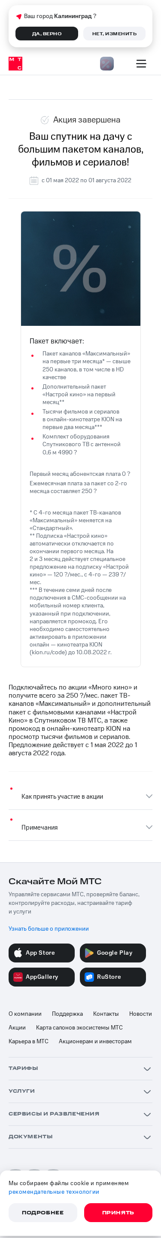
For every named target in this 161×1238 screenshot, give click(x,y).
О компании (25, 1014)
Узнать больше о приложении (49, 929)
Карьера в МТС (29, 1041)
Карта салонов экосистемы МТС (79, 1027)
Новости (140, 1014)
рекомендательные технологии (54, 1192)
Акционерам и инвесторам (95, 1041)
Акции (17, 1027)
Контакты (106, 1014)
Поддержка (67, 1014)
